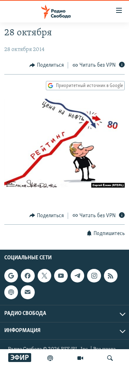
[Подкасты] (11, 292)
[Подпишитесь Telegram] (77, 275)
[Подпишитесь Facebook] (27, 275)
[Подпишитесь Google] (11, 275)
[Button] (46, 65)
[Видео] (80, 358)
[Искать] (110, 358)
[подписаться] (27, 292)
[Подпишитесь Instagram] (94, 275)
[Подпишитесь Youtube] (61, 275)
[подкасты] (50, 358)
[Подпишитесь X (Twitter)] (44, 275)
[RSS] (111, 275)
